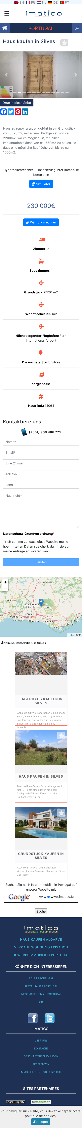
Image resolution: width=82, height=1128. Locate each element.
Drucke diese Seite (17, 103)
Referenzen (41, 1064)
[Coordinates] (41, 603)
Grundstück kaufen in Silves (41, 856)
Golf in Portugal (41, 978)
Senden (41, 562)
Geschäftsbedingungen (41, 1056)
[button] (6, 74)
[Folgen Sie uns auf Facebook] (33, 1018)
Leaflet (71, 634)
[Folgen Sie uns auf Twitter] (50, 1018)
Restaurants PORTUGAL (41, 986)
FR (33, 2)
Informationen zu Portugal (41, 994)
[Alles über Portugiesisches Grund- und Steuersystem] (15, 1102)
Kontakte (41, 1048)
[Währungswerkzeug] (41, 1102)
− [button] (5, 588)
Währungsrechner (42, 222)
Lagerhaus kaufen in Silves (41, 701)
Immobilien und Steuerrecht (41, 1072)
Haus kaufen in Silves (41, 776)
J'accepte (40, 1122)
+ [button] (5, 582)
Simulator (42, 184)
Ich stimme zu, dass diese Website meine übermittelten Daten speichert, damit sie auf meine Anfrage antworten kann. (36, 546)
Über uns (41, 1040)
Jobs (41, 1002)
